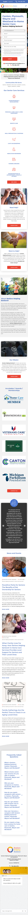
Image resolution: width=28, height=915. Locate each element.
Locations (10, 75)
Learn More (14, 225)
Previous (3, 526)
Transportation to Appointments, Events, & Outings (14, 175)
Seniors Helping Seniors (18, 606)
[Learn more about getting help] (14, 196)
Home (5, 75)
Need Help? (14, 207)
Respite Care (14, 123)
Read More (5, 609)
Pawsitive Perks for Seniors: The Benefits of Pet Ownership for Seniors (13, 587)
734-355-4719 (21, 1)
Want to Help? (14, 251)
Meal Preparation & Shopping (14, 133)
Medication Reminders (14, 153)
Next (25, 526)
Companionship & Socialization (14, 101)
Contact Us (14, 490)
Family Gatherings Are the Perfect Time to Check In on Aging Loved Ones (13, 712)
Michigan (16, 75)
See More (14, 182)
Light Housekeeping (14, 143)
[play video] (14, 349)
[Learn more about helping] (14, 240)
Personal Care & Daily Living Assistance (14, 112)
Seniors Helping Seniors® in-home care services (12, 581)
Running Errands (14, 163)
